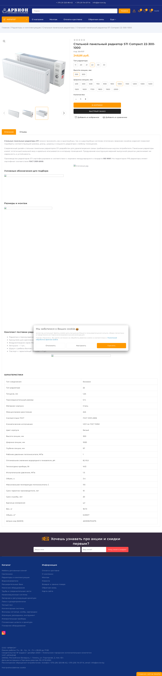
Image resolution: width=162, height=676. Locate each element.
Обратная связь (49, 588)
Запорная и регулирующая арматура (19, 598)
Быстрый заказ (97, 111)
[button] (64, 113)
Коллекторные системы (13, 608)
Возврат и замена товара (54, 584)
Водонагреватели (10, 581)
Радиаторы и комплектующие (26, 27)
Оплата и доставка (51, 570)
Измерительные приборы (14, 619)
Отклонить (51, 346)
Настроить (81, 346)
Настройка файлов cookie (14, 667)
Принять (111, 346)
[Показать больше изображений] (4, 41)
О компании (48, 574)
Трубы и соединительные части (17, 591)
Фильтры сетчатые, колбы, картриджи (20, 612)
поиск (37, 11)
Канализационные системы (15, 595)
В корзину (97, 105)
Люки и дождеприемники (14, 601)
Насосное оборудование (13, 588)
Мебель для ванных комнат (15, 570)
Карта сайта (48, 591)
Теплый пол (7, 605)
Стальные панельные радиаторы (59, 27)
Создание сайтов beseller (149, 674)
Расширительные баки (13, 584)
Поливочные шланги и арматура (17, 622)
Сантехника (7, 574)
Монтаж (46, 577)
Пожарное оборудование (14, 626)
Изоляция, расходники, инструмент (18, 615)
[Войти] (134, 10)
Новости (46, 581)
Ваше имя (39, 549)
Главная (6, 27)
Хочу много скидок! (117, 549)
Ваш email (87, 549)
